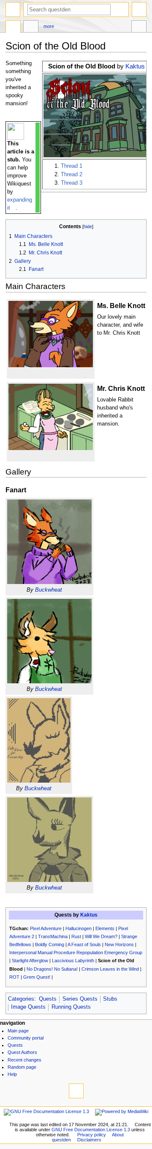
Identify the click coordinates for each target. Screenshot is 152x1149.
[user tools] (139, 9)
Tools (139, 27)
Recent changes (24, 1059)
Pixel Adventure (46, 928)
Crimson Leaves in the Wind (110, 969)
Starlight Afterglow (30, 960)
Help (12, 1074)
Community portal (25, 1037)
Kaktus (135, 66)
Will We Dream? (101, 936)
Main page (18, 1030)
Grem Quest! (36, 977)
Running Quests (71, 1007)
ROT (14, 977)
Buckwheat (48, 590)
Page (13, 27)
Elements (104, 928)
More (48, 26)
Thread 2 (71, 174)
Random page (22, 1067)
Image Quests (28, 1007)
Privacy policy (91, 1134)
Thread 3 (71, 183)
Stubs (110, 999)
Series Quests (80, 999)
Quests (48, 999)
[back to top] (76, 1090)
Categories (21, 999)
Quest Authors (22, 1052)
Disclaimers (89, 1139)
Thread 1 (71, 166)
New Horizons (119, 944)
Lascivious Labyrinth (73, 960)
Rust (76, 936)
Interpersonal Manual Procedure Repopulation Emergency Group (75, 952)
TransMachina (53, 936)
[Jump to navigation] (12, 9)
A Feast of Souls (84, 944)
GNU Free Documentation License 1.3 (91, 1129)
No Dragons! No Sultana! (52, 969)
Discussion (31, 27)
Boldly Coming (49, 944)
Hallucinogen (78, 928)
